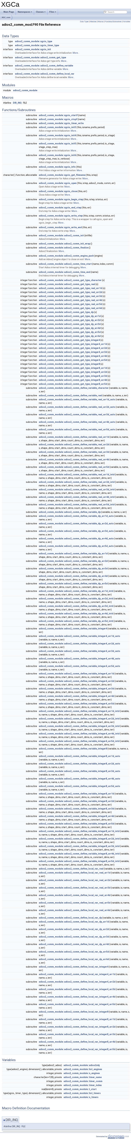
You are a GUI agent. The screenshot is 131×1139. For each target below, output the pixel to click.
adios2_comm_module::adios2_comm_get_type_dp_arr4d (70, 328)
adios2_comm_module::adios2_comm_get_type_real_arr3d (70, 296)
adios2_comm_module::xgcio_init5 (57, 143)
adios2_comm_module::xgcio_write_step (61, 215)
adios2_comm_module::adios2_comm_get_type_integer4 (69, 340)
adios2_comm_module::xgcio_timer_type (37, 45)
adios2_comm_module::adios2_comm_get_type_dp (66, 312)
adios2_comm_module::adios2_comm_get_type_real (67, 284)
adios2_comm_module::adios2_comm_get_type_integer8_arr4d (73, 380)
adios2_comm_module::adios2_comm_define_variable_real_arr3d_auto (77, 414)
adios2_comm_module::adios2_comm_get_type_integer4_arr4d (73, 356)
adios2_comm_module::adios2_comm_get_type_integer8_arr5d (73, 384)
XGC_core (6, 17)
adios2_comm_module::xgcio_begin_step (61, 199)
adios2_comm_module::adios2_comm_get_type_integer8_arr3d (73, 376)
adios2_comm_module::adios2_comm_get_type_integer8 (69, 364)
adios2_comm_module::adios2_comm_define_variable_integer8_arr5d (76, 823)
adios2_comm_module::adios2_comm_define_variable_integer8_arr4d (76, 816)
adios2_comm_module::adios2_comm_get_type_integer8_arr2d (73, 372)
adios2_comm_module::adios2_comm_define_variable (44, 65)
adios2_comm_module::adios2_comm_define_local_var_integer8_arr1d (77, 1019)
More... (76, 53)
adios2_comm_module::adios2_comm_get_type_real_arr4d (70, 300)
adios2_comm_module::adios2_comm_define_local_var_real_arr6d (74, 910)
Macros (101, 22)
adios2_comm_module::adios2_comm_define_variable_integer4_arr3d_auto (79, 651)
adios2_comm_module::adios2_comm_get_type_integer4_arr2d (73, 348)
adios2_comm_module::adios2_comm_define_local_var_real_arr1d (74, 872)
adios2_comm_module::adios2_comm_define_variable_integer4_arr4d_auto (79, 658)
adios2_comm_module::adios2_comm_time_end (64, 272)
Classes (40, 12)
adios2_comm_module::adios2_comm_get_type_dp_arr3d (70, 324)
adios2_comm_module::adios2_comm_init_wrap (64, 243)
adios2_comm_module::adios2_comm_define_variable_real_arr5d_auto (77, 429)
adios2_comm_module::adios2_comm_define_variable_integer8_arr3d (76, 808)
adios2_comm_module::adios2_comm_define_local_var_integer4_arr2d (77, 981)
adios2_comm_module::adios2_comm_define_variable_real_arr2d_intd (77, 482)
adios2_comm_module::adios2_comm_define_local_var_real (71, 868)
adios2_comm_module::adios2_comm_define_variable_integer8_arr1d (76, 793)
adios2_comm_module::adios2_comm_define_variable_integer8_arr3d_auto (79, 771)
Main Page (9, 12)
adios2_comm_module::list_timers (82, 1093)
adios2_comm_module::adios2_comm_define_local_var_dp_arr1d (74, 921)
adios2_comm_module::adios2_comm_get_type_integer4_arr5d (73, 360)
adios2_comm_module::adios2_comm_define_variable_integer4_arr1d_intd (79, 711)
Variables (126, 22)
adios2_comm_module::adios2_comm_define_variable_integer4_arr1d (76, 673)
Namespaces (24, 12)
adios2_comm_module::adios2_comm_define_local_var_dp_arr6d (74, 959)
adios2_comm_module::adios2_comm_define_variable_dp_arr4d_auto (76, 538)
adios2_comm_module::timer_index (83, 1085)
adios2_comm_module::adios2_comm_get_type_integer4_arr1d (73, 344)
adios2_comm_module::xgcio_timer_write (61, 123)
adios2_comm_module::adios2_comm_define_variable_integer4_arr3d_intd (79, 726)
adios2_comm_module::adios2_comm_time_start (65, 264)
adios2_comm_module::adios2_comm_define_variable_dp (70, 512)
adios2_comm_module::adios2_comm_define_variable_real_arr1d (74, 437)
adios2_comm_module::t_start (80, 1089)
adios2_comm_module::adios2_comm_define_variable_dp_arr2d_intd (76, 598)
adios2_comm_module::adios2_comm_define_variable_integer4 (73, 628)
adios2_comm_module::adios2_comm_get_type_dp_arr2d (70, 320)
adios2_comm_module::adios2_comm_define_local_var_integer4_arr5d (77, 1004)
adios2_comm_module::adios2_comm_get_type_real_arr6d (70, 308)
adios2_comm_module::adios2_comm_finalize (63, 247)
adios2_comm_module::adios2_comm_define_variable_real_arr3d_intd (77, 489)
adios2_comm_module (25, 90)
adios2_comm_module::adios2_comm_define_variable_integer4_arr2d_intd (79, 718)
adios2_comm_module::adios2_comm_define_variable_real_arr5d (74, 467)
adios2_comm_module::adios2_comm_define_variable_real (70, 395)
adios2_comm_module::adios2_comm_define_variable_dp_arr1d (73, 553)
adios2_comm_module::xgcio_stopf (58, 119)
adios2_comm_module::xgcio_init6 (57, 155)
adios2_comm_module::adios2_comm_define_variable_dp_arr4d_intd (76, 613)
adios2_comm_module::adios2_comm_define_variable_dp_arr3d (73, 568)
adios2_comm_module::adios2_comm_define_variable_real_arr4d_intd (77, 497)
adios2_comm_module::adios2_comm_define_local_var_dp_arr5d (74, 951)
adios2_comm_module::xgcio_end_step (60, 207)
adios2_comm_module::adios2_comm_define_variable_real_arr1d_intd (77, 474)
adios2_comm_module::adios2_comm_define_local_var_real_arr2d (74, 880)
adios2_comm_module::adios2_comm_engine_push (66, 255)
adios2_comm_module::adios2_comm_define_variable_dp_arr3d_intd (76, 606)
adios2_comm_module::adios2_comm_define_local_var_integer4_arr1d (77, 974)
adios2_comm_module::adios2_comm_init (61, 235)
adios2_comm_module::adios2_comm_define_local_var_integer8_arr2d (77, 1026)
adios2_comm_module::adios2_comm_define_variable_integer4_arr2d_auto (79, 643)
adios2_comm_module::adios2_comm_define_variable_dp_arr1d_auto (76, 516)
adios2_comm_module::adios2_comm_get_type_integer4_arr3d (73, 352)
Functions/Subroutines (113, 22)
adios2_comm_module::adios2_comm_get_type (40, 57)
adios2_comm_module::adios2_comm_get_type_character (70, 280)
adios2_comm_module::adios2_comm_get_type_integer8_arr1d (73, 368)
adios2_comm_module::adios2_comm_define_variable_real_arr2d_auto (77, 407)
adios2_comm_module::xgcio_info (57, 167)
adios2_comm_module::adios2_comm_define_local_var (44, 73)
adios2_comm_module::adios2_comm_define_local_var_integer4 (73, 966)
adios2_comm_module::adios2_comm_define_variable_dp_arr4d (73, 576)
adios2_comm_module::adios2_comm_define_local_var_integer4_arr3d (77, 989)
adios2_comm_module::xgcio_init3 (57, 127)
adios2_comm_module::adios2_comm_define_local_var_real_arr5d (74, 902)
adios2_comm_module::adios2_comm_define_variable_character (73, 388)
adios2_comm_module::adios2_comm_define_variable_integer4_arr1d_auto (79, 636)
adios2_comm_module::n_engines (82, 1073)
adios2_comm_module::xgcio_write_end (60, 227)
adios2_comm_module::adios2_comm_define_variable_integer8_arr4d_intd (79, 853)
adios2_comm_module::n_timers (81, 1097)
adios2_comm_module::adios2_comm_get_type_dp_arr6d (70, 336)
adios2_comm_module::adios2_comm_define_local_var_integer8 (73, 1011)
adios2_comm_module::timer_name (83, 1077)
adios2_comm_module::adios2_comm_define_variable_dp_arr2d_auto (76, 523)
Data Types (84, 22)
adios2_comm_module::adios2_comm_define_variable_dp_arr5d (73, 583)
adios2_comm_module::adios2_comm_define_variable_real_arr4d (74, 459)
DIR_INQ (17, 103)
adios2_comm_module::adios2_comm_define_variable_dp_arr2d (73, 561)
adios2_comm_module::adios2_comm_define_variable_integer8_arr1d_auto (79, 756)
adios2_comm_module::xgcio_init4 (57, 135)
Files (51, 12)
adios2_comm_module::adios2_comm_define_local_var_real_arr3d (74, 887)
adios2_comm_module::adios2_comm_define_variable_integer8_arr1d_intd (79, 831)
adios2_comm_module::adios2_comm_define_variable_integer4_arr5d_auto (79, 666)
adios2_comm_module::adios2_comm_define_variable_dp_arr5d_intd (76, 621)
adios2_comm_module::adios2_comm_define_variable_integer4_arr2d (76, 681)
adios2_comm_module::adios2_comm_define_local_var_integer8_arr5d (77, 1049)
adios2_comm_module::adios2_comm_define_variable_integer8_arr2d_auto (79, 763)
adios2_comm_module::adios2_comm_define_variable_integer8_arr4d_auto (79, 778)
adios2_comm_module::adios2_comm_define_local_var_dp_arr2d (74, 929)
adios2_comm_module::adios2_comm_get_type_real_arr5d (70, 304)
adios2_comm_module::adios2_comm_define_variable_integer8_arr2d (76, 801)
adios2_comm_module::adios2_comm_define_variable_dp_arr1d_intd (76, 591)
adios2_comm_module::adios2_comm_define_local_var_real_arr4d (74, 895)
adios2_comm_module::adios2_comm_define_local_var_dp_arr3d (74, 936)
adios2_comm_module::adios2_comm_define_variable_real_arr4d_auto (77, 422)
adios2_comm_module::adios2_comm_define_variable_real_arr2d (74, 444)
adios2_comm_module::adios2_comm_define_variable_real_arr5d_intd (77, 504)
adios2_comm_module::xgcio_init (33, 49)
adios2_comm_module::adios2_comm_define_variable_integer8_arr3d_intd (79, 846)
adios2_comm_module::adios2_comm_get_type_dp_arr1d (70, 316)
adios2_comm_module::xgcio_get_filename (62, 175)
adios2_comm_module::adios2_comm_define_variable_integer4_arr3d (76, 688)
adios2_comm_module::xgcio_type (33, 41)
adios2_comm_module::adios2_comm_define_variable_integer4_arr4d (76, 696)
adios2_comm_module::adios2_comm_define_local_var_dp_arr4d (74, 944)
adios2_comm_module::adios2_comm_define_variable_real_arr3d (74, 452)
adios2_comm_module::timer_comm (83, 1081)
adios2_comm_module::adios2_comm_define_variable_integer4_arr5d (76, 703)
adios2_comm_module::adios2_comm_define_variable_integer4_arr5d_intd (79, 741)
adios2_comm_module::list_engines (83, 1069)
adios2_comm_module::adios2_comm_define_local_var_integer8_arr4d (77, 1041)
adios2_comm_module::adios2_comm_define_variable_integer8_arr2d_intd (79, 838)
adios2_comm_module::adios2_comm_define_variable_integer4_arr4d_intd (79, 733)
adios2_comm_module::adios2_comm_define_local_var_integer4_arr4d (77, 996)
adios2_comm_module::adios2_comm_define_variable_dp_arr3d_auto (76, 531)
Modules (93, 22)
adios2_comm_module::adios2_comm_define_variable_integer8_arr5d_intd (79, 861)
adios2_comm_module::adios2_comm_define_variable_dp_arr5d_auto (76, 546)
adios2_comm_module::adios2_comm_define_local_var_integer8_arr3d (77, 1034)
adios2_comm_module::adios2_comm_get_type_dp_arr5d (70, 332)
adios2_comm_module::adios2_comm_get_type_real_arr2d (70, 292)
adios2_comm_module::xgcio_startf (58, 115)
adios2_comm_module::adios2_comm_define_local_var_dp (70, 917)
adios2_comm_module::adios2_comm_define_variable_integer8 (73, 748)
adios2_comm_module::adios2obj (82, 1065)
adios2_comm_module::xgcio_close (58, 191)
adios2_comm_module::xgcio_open (58, 183)
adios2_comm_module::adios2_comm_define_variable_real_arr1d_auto (77, 399)
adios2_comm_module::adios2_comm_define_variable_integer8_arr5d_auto (79, 786)
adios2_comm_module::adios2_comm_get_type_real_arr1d (70, 288)
